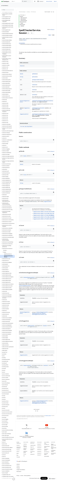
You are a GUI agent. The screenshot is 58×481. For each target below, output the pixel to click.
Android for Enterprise (19, 447)
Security (18, 449)
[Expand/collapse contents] (25, 15)
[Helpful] (52, 12)
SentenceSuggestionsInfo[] (29, 277)
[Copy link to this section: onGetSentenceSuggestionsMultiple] (39, 272)
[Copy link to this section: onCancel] (25, 225)
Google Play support (53, 451)
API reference (4, 5)
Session (22, 65)
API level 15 (52, 242)
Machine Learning (25, 446)
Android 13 (39, 451)
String (21, 76)
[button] (7, 14)
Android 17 (39, 444)
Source (18, 451)
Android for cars (32, 452)
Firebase (18, 467)
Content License (48, 415)
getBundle (34, 73)
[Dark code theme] (53, 139)
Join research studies (53, 454)
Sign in (55, 1)
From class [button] (26, 126)
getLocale (34, 76)
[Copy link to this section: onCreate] (25, 257)
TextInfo (42, 108)
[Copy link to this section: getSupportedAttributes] (33, 189)
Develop (28, 11)
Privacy (25, 454)
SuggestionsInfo (47, 201)
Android (18, 445)
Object (24, 40)
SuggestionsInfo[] (24, 114)
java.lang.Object (22, 43)
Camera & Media (25, 452)
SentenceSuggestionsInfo (25, 285)
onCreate (34, 94)
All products (19, 471)
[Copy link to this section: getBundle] (25, 151)
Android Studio (49, 1)
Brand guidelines (27, 475)
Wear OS (32, 447)
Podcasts (18, 457)
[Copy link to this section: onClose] (24, 242)
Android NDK (46, 456)
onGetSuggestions (36, 108)
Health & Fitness (25, 449)
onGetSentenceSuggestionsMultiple (40, 100)
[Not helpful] (53, 12)
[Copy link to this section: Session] (24, 136)
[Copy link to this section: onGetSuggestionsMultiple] (34, 360)
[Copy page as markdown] (32, 33)
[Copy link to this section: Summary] (26, 58)
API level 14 (52, 29)
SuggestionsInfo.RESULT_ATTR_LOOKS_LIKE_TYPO (43, 213)
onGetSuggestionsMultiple (38, 114)
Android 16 (39, 445)
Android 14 (39, 449)
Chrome (18, 466)
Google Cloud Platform (21, 469)
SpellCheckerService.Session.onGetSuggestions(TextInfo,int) (39, 314)
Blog (17, 455)
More (13, 1)
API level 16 (52, 272)
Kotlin (49, 35)
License (21, 475)
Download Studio (46, 454)
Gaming (25, 444)
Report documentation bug (53, 447)
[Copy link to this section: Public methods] (30, 147)
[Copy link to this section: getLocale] (25, 170)
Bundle (21, 73)
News (18, 453)
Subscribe (44, 478)
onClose (34, 89)
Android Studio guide (47, 447)
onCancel (34, 84)
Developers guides (46, 450)
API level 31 (52, 188)
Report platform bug (53, 445)
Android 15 (39, 447)
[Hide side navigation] (14, 479)
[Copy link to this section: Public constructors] (33, 132)
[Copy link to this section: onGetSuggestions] (30, 321)
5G (24, 455)
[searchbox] (7, 10)
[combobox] (27, 1)
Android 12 (39, 453)
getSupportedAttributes (37, 79)
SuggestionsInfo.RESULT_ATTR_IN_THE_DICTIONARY (44, 211)
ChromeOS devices (32, 449)
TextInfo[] (50, 100)
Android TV (32, 454)
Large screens (32, 445)
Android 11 (39, 454)
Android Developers (22, 11)
